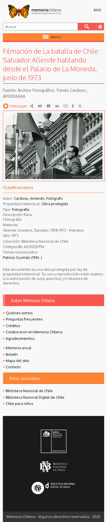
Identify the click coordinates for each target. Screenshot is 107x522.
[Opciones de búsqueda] (100, 26)
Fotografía (20, 209)
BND (97, 10)
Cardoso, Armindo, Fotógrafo (38, 198)
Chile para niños (19, 403)
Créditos (13, 325)
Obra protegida (54, 203)
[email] (65, 106)
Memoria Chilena (34, 11)
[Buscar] (87, 26)
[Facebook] (73, 106)
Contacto (13, 367)
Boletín (12, 354)
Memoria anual (18, 348)
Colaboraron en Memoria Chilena (34, 332)
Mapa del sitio (17, 360)
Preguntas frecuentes (24, 319)
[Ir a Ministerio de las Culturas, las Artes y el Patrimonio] (53, 442)
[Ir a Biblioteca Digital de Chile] (53, 489)
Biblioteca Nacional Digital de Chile (35, 397)
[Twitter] (80, 106)
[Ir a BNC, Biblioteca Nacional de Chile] (53, 467)
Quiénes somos (19, 313)
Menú (56, 37)
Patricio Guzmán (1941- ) (22, 257)
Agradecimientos (20, 338)
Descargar (18, 106)
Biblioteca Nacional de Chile (29, 390)
